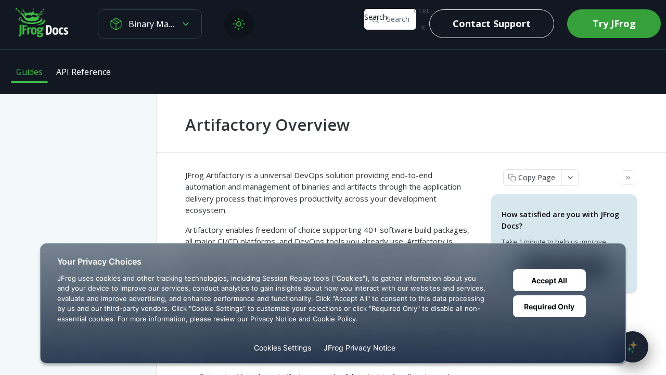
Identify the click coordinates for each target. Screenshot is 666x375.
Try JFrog (614, 23)
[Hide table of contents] (628, 177)
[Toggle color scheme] (238, 24)
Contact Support (492, 23)
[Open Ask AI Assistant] (632, 346)
